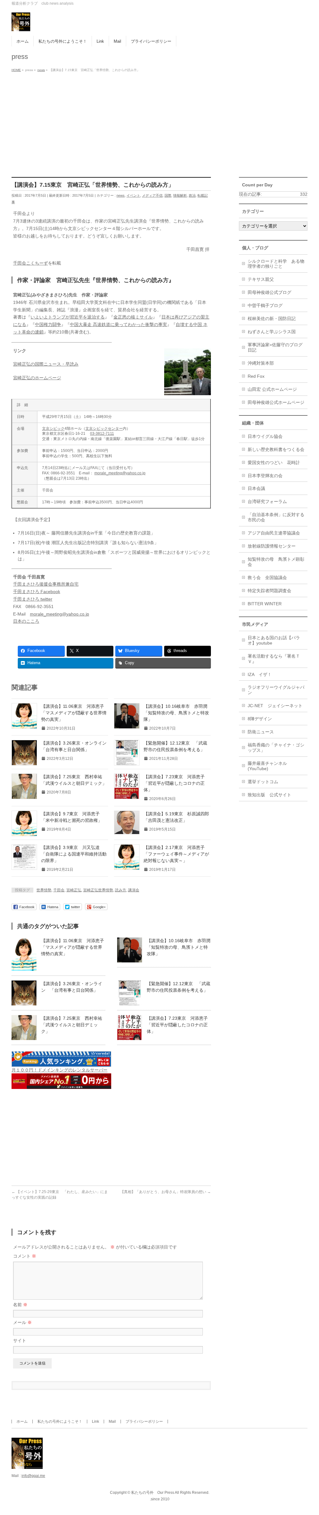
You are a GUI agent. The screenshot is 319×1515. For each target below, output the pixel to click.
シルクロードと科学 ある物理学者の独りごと (276, 264)
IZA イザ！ (260, 674)
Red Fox (256, 376)
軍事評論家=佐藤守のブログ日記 (275, 347)
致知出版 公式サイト (269, 794)
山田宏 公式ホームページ (272, 389)
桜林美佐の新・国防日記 (272, 318)
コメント (24, 1256)
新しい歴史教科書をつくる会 (276, 449)
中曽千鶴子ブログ (265, 305)
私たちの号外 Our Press (152, 1492)
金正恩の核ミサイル (133, 316)
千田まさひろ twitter (32, 599)
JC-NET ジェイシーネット (275, 705)
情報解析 (180, 195)
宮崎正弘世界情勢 (98, 890)
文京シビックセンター (104, 428)
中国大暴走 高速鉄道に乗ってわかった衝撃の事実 (118, 324)
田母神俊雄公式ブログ (269, 292)
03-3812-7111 (102, 433)
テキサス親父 (261, 279)
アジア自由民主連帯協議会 (274, 532)
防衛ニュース (261, 731)
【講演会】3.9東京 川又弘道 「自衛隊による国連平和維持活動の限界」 (74, 854)
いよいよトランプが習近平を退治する (68, 316)
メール (22, 1322)
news (121, 195)
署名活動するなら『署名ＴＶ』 (274, 659)
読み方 (120, 890)
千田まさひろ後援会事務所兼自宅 (46, 584)
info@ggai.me (33, 1476)
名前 (20, 1304)
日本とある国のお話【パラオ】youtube (274, 640)
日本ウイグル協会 (265, 436)
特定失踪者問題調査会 (269, 590)
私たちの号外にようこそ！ (59, 1421)
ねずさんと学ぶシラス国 (272, 331)
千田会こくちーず (30, 263)
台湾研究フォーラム (267, 501)
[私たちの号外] (21, 24)
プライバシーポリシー (144, 1421)
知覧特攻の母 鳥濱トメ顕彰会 (276, 562)
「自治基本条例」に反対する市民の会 (276, 517)
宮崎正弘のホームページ (37, 377)
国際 (167, 195)
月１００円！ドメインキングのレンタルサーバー (59, 1069)
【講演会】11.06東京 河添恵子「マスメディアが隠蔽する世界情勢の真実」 (74, 713)
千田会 (58, 890)
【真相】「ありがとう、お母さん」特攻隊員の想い (165, 1192)
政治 (192, 195)
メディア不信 (152, 195)
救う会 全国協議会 (267, 577)
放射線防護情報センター (272, 546)
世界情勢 (43, 890)
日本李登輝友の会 (265, 475)
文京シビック (53, 428)
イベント (133, 195)
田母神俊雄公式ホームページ (276, 402)
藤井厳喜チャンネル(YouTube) (267, 766)
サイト (19, 1340)
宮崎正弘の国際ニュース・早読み (46, 364)
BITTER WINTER (265, 603)
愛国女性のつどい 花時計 (274, 462)
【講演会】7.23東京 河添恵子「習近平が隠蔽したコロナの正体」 (174, 783)
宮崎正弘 (73, 890)
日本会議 (256, 488)
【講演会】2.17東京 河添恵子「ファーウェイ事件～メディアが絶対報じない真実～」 (176, 854)
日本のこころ (26, 621)
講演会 (133, 890)
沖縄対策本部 (261, 363)
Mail (112, 1421)
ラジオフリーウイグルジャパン (276, 690)
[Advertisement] (159, 121)
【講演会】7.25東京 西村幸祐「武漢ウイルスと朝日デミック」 (71, 1025)
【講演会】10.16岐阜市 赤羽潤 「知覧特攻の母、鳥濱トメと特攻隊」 (178, 713)
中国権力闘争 (48, 324)
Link (95, 1421)
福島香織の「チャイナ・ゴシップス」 (276, 747)
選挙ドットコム (263, 781)
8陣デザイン (260, 718)
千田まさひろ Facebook (36, 591)
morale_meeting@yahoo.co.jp (119, 473)
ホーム (22, 1421)
